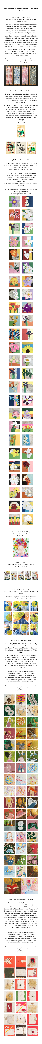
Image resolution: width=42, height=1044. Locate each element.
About (6, 8)
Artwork (11, 8)
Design (17, 8)
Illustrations (25, 8)
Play (31, 8)
